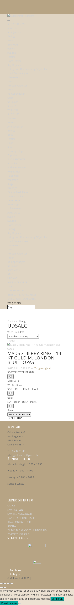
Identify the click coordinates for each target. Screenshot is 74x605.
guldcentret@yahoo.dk (25, 455)
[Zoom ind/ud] (1, 583)
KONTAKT (13, 526)
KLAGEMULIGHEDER (19, 521)
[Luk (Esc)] (11, 583)
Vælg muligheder (43, 368)
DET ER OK (57, 598)
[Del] (8, 583)
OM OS (11, 505)
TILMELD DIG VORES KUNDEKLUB (27, 530)
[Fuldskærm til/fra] (4, 583)
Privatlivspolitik (9, 602)
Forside (11, 321)
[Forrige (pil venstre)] (1, 587)
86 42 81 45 (18, 451)
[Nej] (19, 603)
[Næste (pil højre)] (4, 587)
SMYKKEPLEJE (15, 509)
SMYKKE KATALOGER (19, 513)
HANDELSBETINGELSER (21, 518)
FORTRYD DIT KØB (18, 534)
